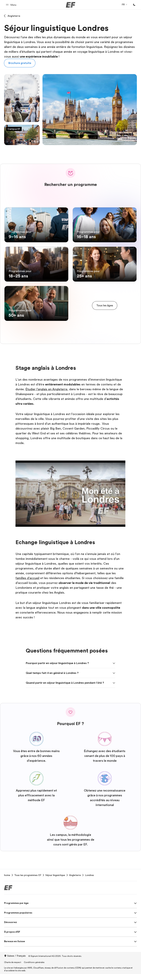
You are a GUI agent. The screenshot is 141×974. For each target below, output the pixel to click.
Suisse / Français (16, 955)
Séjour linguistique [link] (55, 875)
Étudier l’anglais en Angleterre (46, 389)
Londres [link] (89, 875)
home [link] (7, 875)
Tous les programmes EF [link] (27, 875)
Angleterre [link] (75, 875)
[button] (12, 4)
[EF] (70, 5)
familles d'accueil (27, 578)
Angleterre (14, 15)
